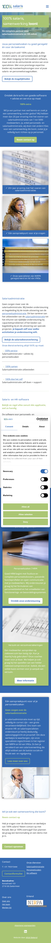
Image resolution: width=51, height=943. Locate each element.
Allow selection (26, 514)
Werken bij (7, 907)
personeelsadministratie (14, 313)
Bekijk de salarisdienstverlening (21, 339)
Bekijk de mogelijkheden (17, 78)
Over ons (6, 901)
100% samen (11, 366)
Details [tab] (25, 426)
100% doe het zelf (13, 379)
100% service (11, 350)
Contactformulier (13, 873)
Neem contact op (25, 139)
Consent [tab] (9, 426)
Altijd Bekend (31, 937)
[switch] (44, 479)
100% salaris (12, 6)
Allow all (25, 507)
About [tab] (42, 426)
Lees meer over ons (17, 761)
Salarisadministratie (35, 866)
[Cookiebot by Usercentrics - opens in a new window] (36, 419)
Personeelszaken (34, 870)
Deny (25, 522)
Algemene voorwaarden (25, 925)
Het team (6, 904)
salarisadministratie (35, 316)
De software (32, 873)
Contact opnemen (13, 846)
